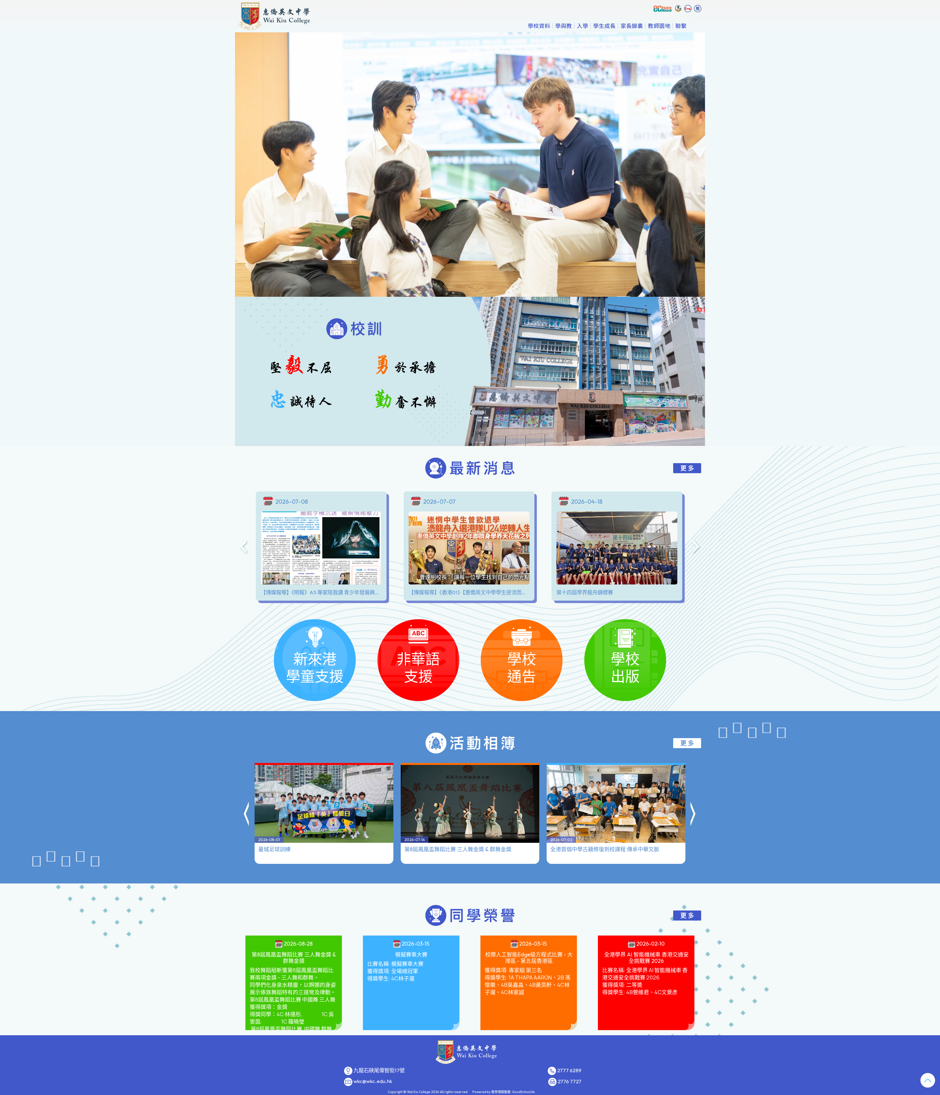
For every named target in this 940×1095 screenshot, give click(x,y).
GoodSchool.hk (523, 1092)
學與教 (563, 25)
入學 (582, 25)
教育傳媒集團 (500, 1092)
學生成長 (604, 25)
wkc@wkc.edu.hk (372, 1081)
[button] (246, 814)
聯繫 (681, 25)
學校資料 (539, 25)
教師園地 (659, 25)
